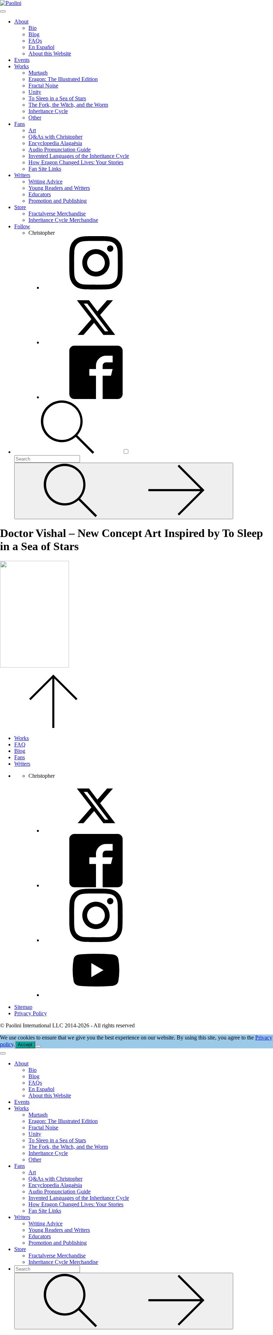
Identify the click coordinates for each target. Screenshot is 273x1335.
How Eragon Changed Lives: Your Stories (75, 162)
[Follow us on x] (96, 831)
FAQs (35, 41)
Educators (39, 194)
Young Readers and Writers (59, 188)
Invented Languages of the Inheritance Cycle (78, 156)
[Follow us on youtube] (96, 995)
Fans (19, 124)
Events (22, 60)
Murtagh (38, 73)
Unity (34, 92)
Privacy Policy (30, 1013)
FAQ (20, 744)
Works (21, 66)
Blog (33, 34)
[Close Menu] (3, 1053)
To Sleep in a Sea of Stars (57, 98)
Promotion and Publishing (57, 201)
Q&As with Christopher (55, 137)
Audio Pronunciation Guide (59, 150)
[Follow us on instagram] (96, 940)
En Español (41, 47)
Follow (22, 226)
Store (20, 207)
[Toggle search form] (68, 452)
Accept (25, 1044)
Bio (32, 28)
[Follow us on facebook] (96, 885)
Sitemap (23, 1007)
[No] (38, 1046)
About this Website (49, 53)
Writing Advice (45, 182)
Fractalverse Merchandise (57, 214)
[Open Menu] (3, 11)
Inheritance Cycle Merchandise (63, 220)
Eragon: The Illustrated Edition (63, 79)
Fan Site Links (44, 169)
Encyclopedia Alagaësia (55, 143)
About (21, 21)
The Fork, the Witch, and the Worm (68, 105)
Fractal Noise (43, 86)
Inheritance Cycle (48, 111)
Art (32, 130)
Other (34, 118)
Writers (22, 175)
